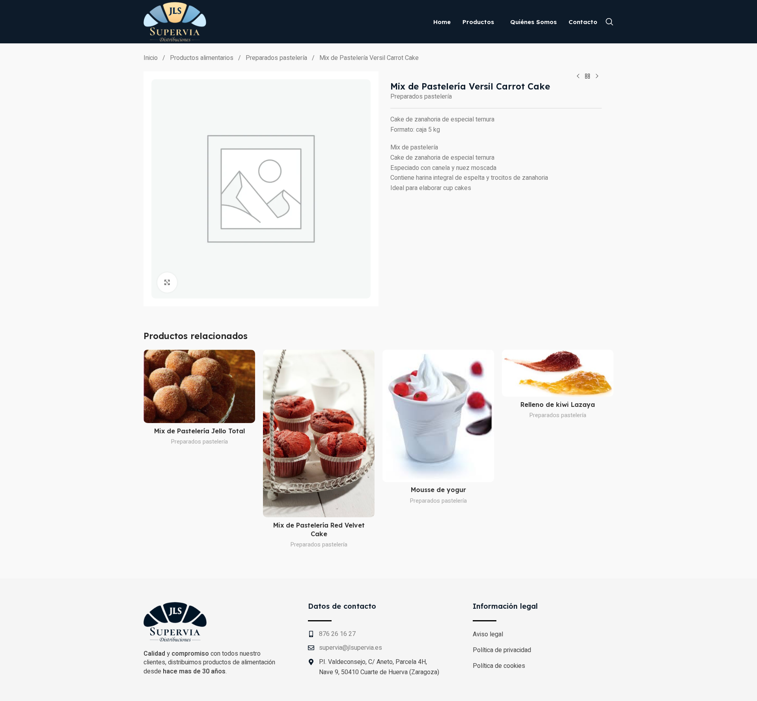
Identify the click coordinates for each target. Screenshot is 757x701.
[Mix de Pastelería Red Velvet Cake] (319, 433)
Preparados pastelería (277, 58)
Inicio (151, 58)
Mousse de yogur (438, 490)
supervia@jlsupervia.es (350, 648)
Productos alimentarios (202, 58)
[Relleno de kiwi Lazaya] (557, 373)
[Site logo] (175, 21)
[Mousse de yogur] (438, 416)
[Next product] (597, 76)
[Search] (609, 22)
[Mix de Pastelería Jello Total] (199, 386)
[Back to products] (587, 76)
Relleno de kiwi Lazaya (557, 404)
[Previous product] (578, 76)
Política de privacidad (502, 650)
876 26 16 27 (337, 634)
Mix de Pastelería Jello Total (199, 431)
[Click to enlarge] (167, 282)
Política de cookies (499, 666)
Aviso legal (488, 634)
